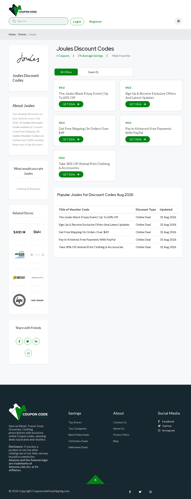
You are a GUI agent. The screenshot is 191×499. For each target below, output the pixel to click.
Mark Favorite (121, 55)
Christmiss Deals (78, 441)
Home (12, 34)
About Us (118, 428)
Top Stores (75, 422)
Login (77, 21)
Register (95, 21)
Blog (115, 441)
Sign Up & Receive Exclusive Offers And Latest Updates (150, 95)
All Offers (66, 72)
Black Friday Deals (78, 434)
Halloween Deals (78, 447)
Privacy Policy (121, 434)
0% (80, 55)
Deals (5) (93, 72)
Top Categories (77, 428)
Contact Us (120, 422)
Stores (22, 34)
